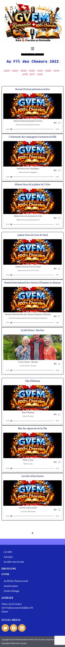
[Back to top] (32, 533)
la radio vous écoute (14, 561)
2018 (25, 74)
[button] (32, 49)
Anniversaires (11, 586)
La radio (8, 551)
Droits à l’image (11, 591)
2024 (23, 70)
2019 (56, 70)
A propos (8, 556)
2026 (7, 70)
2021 (40, 70)
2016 (40, 74)
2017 (32, 74)
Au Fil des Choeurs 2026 (16, 581)
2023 (32, 70)
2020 (48, 70)
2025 (15, 70)
